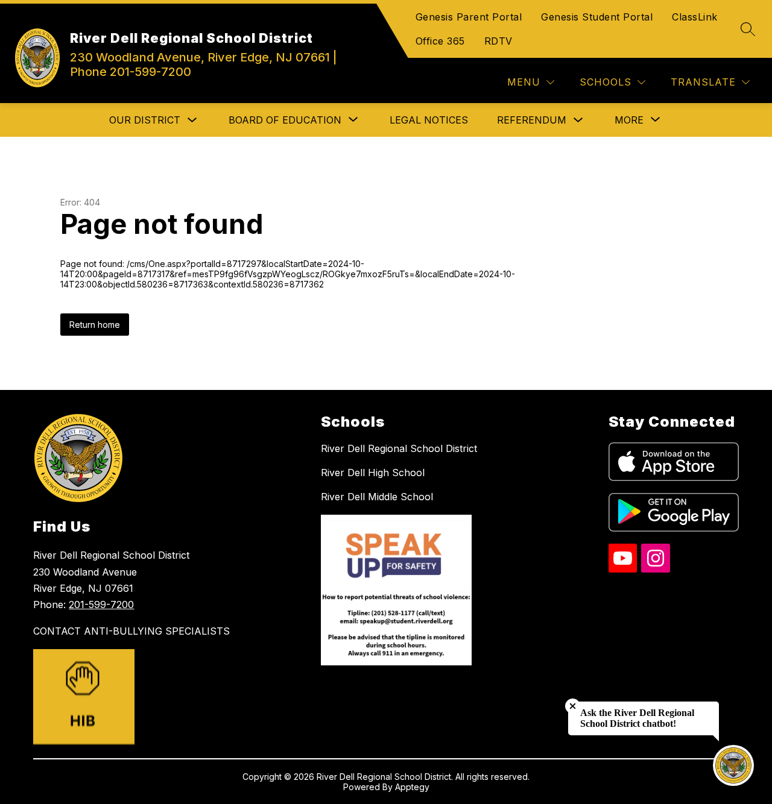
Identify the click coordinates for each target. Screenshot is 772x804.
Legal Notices (429, 120)
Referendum (531, 120)
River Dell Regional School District (399, 448)
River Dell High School (373, 472)
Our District (144, 120)
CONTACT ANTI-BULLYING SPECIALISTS (131, 631)
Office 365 (440, 41)
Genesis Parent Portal (469, 17)
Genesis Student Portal (597, 17)
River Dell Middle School (377, 497)
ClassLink (695, 17)
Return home (94, 324)
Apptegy (412, 787)
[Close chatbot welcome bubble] (572, 706)
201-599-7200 (101, 604)
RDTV (498, 41)
